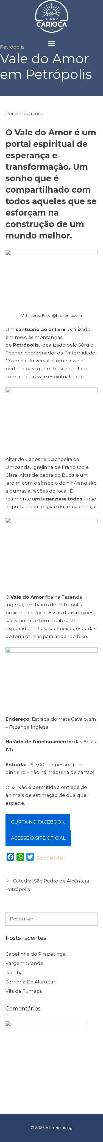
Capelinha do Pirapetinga (35, 954)
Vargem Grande (24, 963)
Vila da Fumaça (23, 991)
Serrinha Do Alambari (30, 982)
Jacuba (14, 972)
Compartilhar (50, 858)
